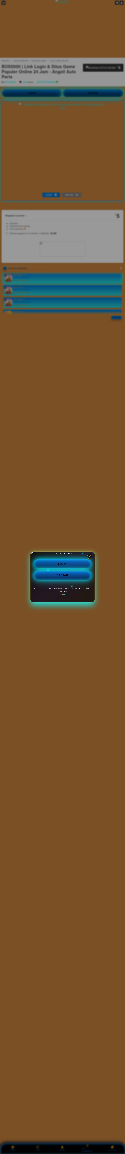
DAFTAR (62, 575)
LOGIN (62, 564)
